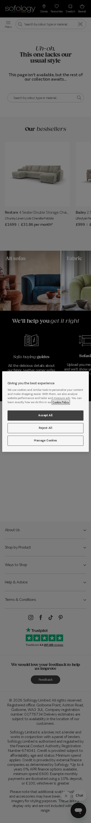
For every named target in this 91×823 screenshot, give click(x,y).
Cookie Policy (60, 402)
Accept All (45, 415)
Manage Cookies (45, 440)
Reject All (45, 428)
